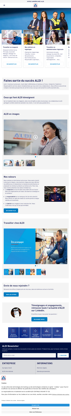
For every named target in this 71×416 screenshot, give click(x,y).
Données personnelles (43, 371)
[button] (4, 6)
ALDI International (7, 371)
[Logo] (35, 5)
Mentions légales (42, 368)
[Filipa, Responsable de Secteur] (35, 137)
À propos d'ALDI (7, 368)
